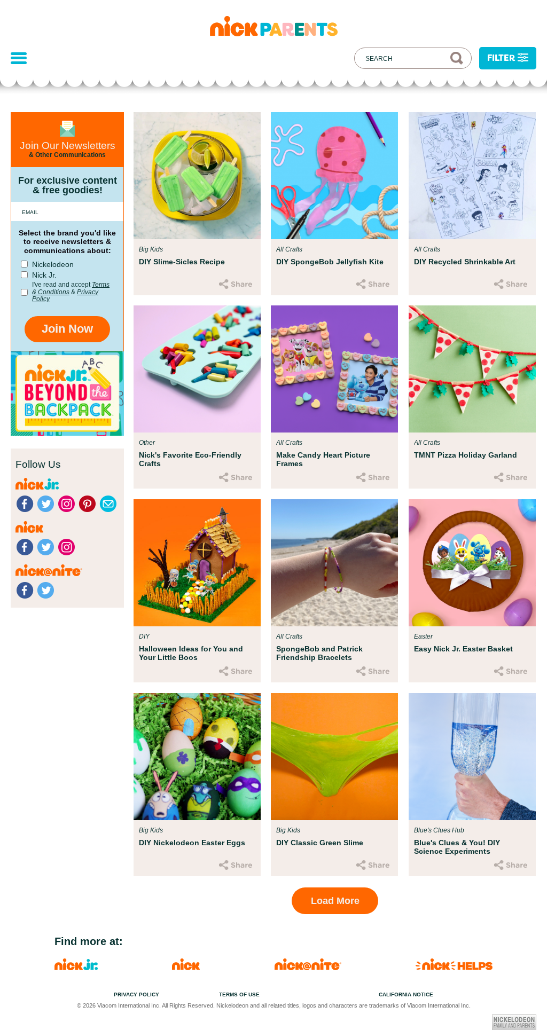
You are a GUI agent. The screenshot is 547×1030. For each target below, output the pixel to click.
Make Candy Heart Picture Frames (323, 459)
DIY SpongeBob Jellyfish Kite (330, 261)
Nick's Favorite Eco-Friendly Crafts (190, 459)
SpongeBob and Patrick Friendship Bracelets (319, 653)
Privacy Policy (136, 994)
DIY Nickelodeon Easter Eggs (192, 842)
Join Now (67, 328)
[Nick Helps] (454, 967)
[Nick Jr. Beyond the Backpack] (67, 432)
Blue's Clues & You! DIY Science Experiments (457, 846)
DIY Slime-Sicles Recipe (182, 261)
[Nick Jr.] (76, 967)
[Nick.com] (186, 967)
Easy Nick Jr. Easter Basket (463, 648)
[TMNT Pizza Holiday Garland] (472, 369)
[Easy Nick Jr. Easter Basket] (472, 562)
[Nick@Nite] (308, 967)
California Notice (406, 994)
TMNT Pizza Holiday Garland (465, 455)
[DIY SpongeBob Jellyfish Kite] (334, 175)
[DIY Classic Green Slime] (334, 756)
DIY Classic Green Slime (319, 842)
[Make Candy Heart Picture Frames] (334, 369)
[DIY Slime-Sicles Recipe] (197, 175)
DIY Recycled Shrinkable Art (464, 261)
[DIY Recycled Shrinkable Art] (472, 175)
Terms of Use (239, 994)
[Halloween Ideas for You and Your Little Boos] (197, 562)
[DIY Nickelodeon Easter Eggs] (197, 756)
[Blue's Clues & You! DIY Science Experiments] (472, 756)
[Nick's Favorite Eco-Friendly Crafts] (197, 369)
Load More (335, 900)
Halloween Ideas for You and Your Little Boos (191, 653)
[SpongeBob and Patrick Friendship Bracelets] (334, 562)
